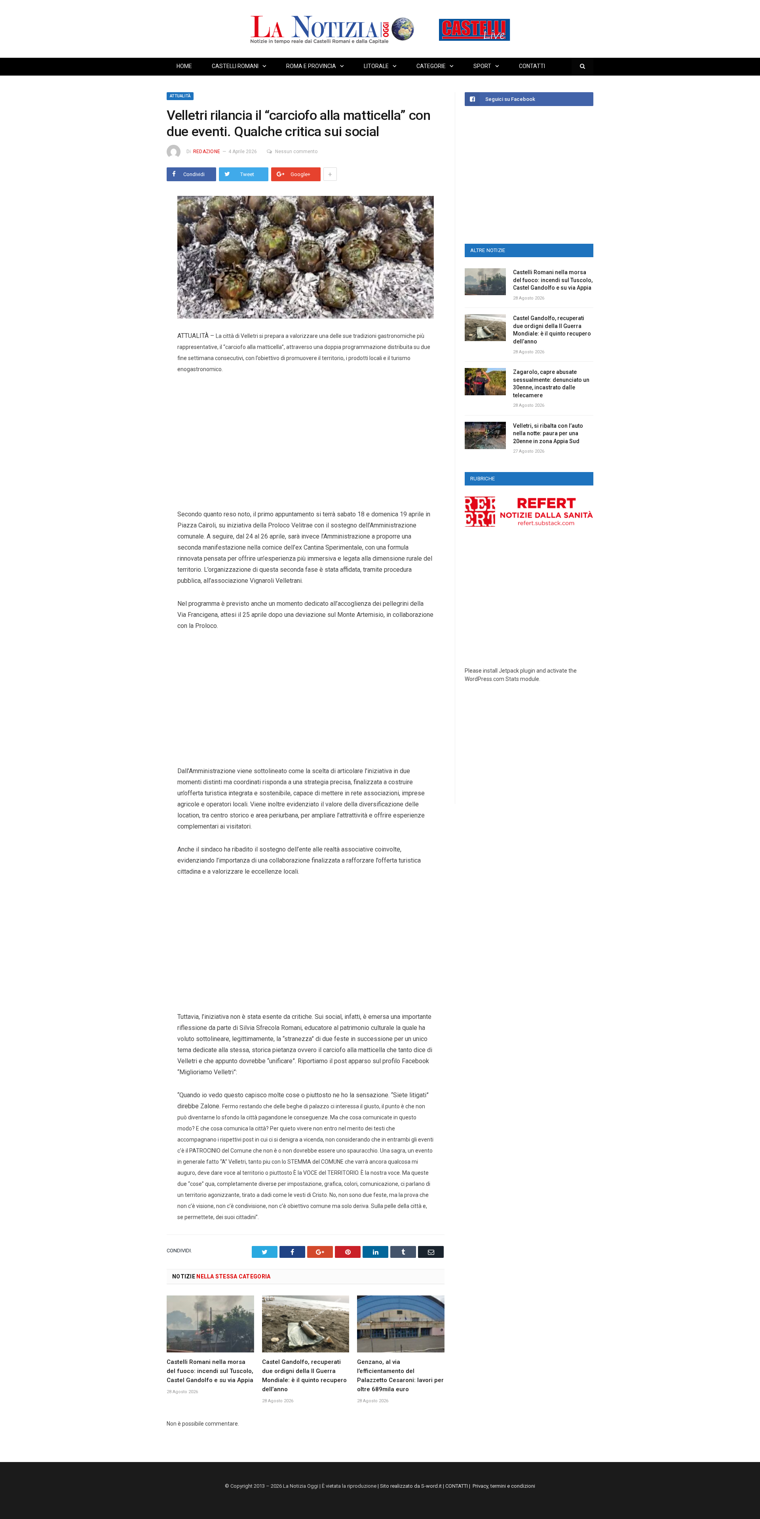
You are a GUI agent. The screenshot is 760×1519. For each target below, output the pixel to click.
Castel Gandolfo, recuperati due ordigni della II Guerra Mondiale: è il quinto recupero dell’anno (552, 330)
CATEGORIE (431, 66)
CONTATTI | (459, 1486)
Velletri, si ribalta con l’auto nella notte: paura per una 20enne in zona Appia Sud (548, 433)
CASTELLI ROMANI (235, 66)
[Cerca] (582, 67)
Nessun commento (296, 151)
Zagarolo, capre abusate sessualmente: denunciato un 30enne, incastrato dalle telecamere (551, 383)
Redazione (206, 151)
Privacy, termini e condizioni (504, 1486)
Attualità (180, 96)
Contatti (532, 66)
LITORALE (376, 66)
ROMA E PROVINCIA (311, 66)
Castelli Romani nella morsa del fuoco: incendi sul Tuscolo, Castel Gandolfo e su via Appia (210, 1371)
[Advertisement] (306, 441)
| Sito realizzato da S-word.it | (410, 1486)
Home (184, 66)
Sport (482, 66)
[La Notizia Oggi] (380, 28)
